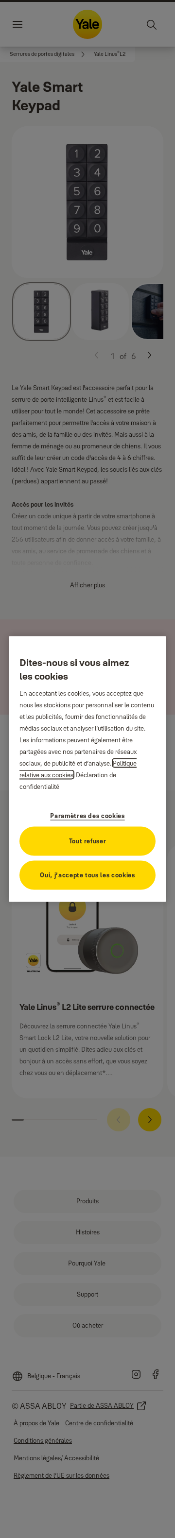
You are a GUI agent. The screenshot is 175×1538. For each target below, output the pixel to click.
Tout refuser (87, 840)
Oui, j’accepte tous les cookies (87, 874)
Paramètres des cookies (87, 815)
